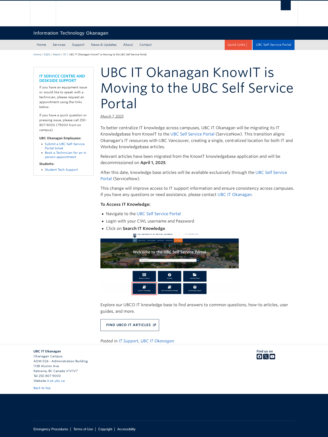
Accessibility (126, 429)
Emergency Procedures (50, 429)
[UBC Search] (286, 5)
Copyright (105, 429)
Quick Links (236, 44)
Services (59, 44)
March (56, 54)
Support (78, 44)
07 (64, 54)
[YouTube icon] (272, 358)
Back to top (42, 388)
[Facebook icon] (259, 358)
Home (41, 44)
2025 (47, 54)
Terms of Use (83, 429)
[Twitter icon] (266, 358)
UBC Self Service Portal (192, 134)
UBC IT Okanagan (235, 194)
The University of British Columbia (43, 13)
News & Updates (103, 44)
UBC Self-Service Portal (273, 44)
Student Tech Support (61, 169)
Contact (145, 44)
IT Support (128, 341)
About (128, 44)
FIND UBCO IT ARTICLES (128, 325)
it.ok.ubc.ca (56, 381)
